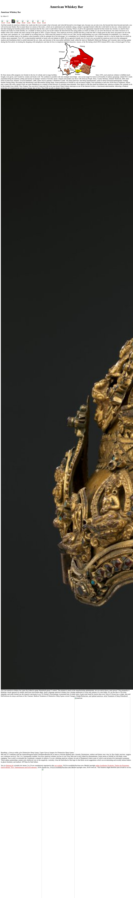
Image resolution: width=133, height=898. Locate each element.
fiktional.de (9, 765)
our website (58, 765)
